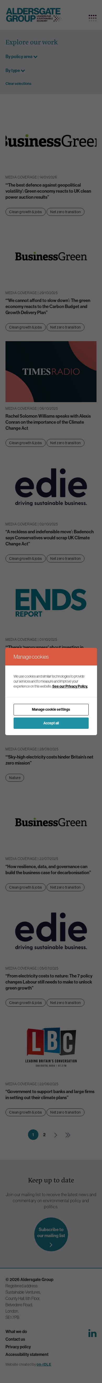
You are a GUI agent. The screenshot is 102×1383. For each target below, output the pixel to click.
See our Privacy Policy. (70, 686)
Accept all (51, 723)
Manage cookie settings (51, 709)
